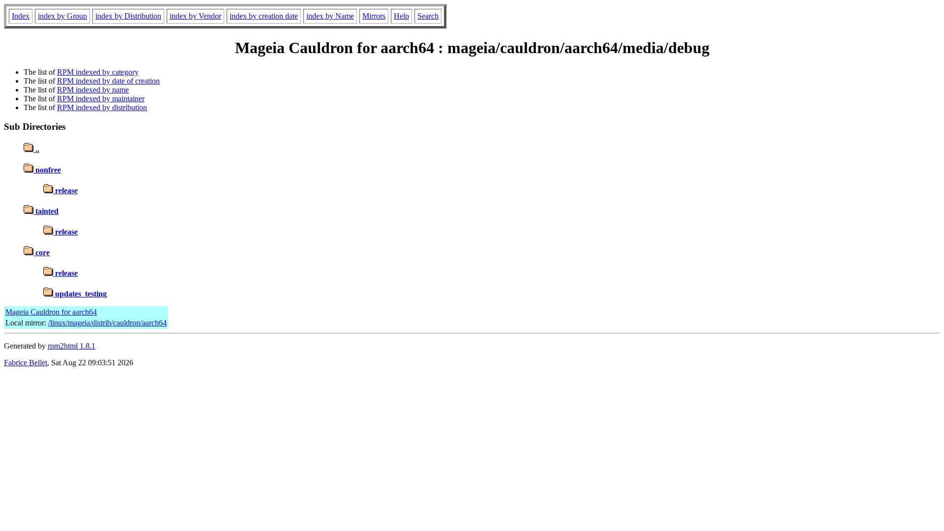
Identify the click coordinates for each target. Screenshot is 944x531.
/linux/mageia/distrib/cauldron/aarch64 (107, 323)
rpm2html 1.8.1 (71, 346)
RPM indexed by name (93, 90)
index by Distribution (128, 16)
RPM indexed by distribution (102, 107)
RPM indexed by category (98, 72)
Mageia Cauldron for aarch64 (51, 312)
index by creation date (264, 16)
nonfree (47, 170)
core (41, 252)
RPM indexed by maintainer (101, 98)
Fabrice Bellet (25, 362)
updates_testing (80, 294)
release (65, 190)
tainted (46, 211)
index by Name (330, 16)
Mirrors (373, 16)
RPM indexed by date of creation (108, 81)
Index (21, 16)
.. (36, 149)
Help (401, 16)
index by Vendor (195, 16)
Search (428, 16)
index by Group (62, 16)
